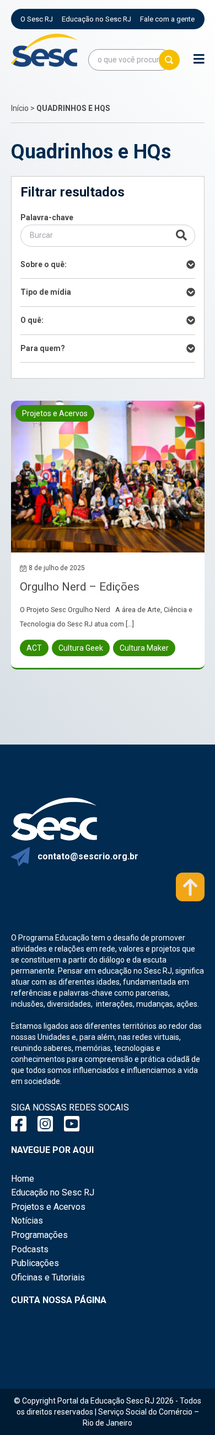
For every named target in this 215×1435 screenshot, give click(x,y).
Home (22, 1178)
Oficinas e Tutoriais (48, 1277)
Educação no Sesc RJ (96, 19)
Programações (39, 1235)
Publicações (35, 1263)
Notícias (27, 1220)
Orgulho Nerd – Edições (79, 586)
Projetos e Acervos (48, 1207)
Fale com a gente (167, 19)
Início (20, 108)
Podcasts (30, 1249)
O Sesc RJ (36, 19)
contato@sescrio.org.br (87, 856)
